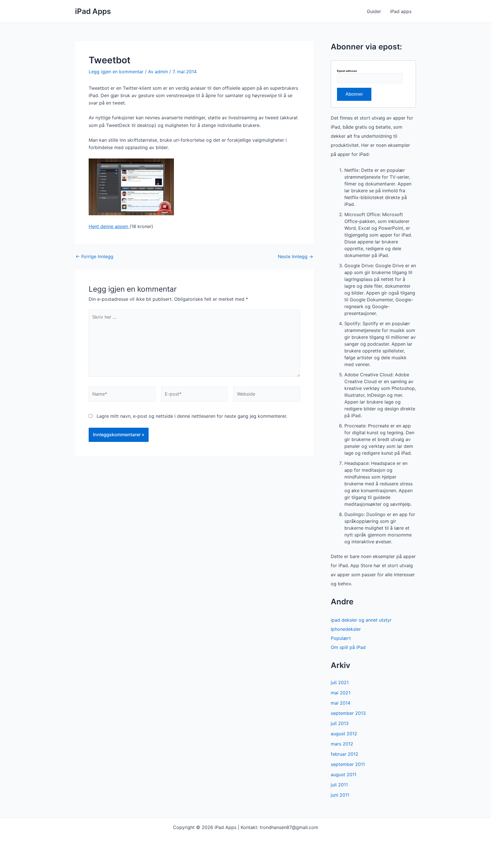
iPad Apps (93, 11)
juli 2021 (340, 682)
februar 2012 (344, 754)
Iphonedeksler (346, 629)
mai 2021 (340, 693)
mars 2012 (342, 744)
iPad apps (400, 11)
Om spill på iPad (348, 647)
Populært (341, 638)
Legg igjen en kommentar (116, 71)
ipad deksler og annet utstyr (361, 620)
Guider (374, 11)
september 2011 (348, 764)
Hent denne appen (109, 226)
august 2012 (344, 733)
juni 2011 (340, 795)
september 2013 (348, 713)
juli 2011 (339, 785)
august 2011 (343, 774)
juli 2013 (340, 723)
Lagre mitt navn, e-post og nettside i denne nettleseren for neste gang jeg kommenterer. (192, 416)
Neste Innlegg (295, 256)
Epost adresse (347, 71)
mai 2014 (340, 703)
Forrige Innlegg (94, 256)
